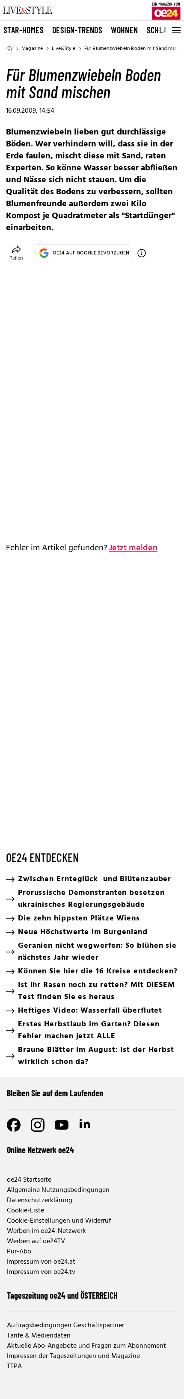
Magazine (32, 48)
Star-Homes (23, 30)
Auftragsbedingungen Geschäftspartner (65, 1325)
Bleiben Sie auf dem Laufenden (55, 1093)
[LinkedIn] (85, 1125)
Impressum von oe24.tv (41, 1272)
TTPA (14, 1366)
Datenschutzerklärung (39, 1200)
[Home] (9, 48)
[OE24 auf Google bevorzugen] (142, 253)
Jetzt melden (133, 548)
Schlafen (163, 30)
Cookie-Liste (25, 1210)
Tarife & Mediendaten (39, 1335)
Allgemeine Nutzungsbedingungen (58, 1190)
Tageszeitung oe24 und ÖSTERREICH (62, 1295)
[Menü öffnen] (175, 30)
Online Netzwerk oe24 (40, 1150)
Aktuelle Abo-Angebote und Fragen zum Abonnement (86, 1346)
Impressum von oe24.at (41, 1262)
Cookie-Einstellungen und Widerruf (59, 1221)
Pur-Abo (19, 1251)
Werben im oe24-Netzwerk (46, 1231)
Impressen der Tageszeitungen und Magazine (73, 1356)
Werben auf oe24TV (36, 1241)
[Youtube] (61, 1125)
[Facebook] (14, 1125)
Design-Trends (77, 30)
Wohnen (124, 30)
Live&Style (64, 48)
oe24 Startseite (29, 1180)
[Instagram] (38, 1125)
